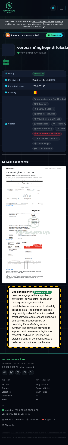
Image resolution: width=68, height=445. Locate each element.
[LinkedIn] (24, 372)
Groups (5, 388)
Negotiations (42, 384)
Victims (5, 384)
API (37, 399)
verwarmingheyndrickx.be (33, 52)
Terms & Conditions (14, 419)
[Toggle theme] (53, 8)
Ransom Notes (43, 388)
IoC (37, 395)
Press (4, 399)
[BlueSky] (11, 372)
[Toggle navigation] (61, 8)
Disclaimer (34, 419)
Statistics (6, 392)
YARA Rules (41, 392)
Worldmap (7, 395)
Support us (50, 419)
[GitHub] (18, 372)
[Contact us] (4, 372)
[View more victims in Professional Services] (6, 62)
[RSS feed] (31, 372)
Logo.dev (25, 414)
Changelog (10, 425)
